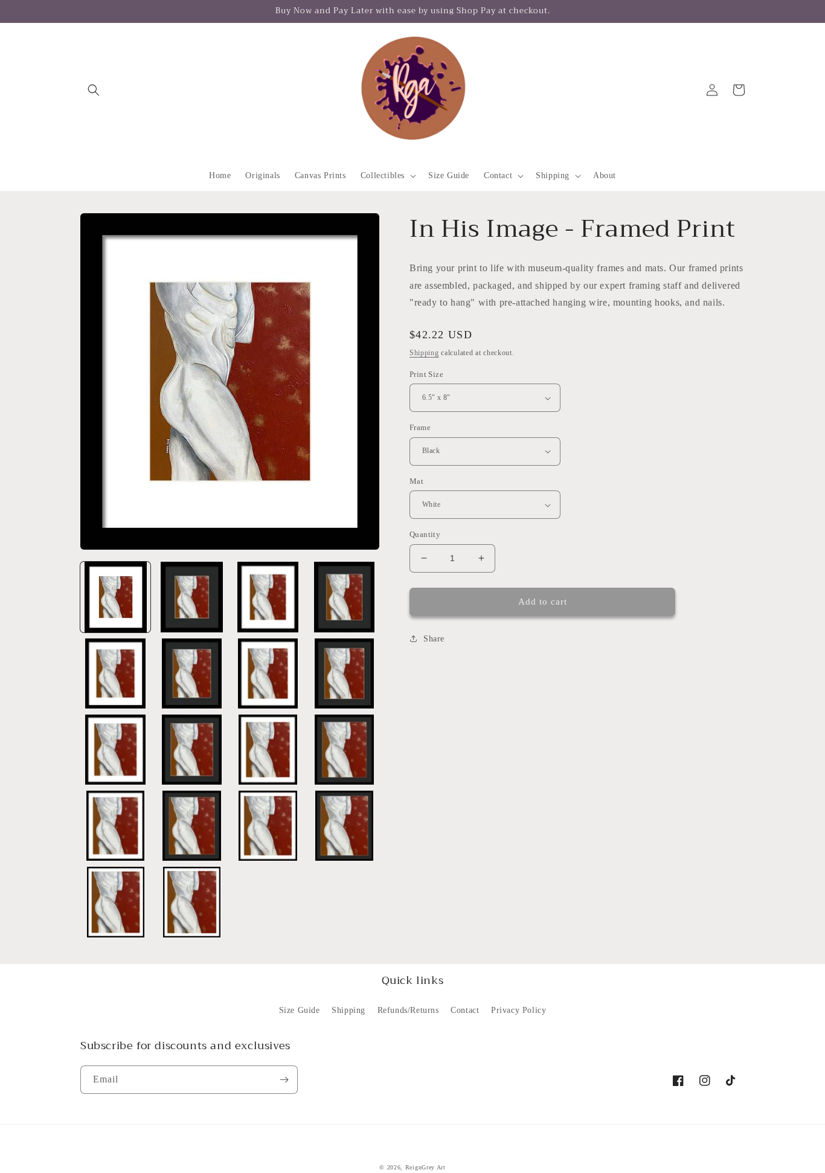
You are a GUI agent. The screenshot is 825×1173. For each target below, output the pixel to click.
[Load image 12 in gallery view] (344, 750)
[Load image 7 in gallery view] (268, 673)
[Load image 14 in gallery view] (191, 826)
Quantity (424, 534)
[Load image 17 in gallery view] (115, 902)
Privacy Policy (518, 1010)
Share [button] (434, 638)
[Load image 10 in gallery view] (191, 750)
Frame (420, 427)
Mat (416, 481)
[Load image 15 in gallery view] (268, 826)
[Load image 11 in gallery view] (268, 750)
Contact (465, 1010)
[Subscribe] (284, 1079)
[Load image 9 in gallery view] (115, 750)
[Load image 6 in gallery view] (191, 673)
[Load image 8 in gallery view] (344, 673)
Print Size (426, 374)
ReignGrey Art (425, 1167)
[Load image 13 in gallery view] (115, 826)
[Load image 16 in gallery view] (344, 826)
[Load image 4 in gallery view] (344, 597)
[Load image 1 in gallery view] (115, 597)
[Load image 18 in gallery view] (191, 902)
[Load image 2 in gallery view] (191, 597)
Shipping (424, 353)
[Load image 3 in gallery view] (268, 597)
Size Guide (299, 1010)
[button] (93, 90)
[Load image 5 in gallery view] (115, 673)
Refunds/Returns (408, 1010)
